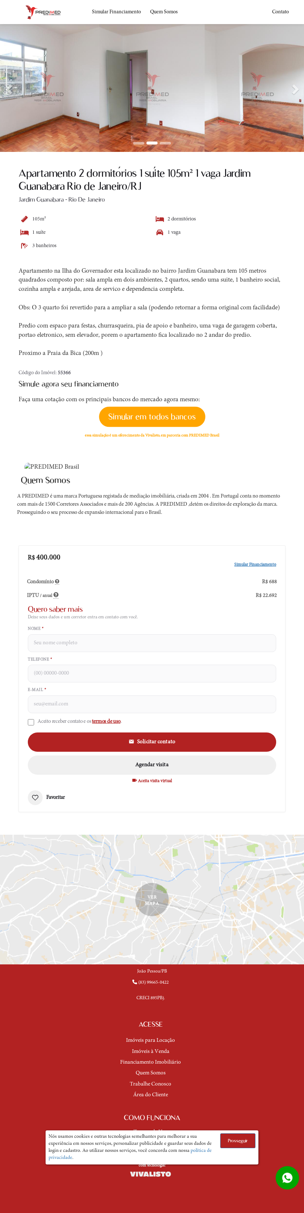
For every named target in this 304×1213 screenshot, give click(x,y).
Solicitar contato (156, 742)
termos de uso (106, 721)
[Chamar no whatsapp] (287, 1178)
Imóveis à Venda (150, 1051)
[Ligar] (152, 988)
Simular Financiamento (116, 12)
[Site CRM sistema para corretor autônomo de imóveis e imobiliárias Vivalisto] (152, 1174)
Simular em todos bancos (152, 416)
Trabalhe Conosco (150, 1084)
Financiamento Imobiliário (150, 1062)
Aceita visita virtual (154, 781)
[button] (7, 87)
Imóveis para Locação (150, 1040)
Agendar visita (151, 765)
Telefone (40, 660)
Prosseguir (238, 1140)
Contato (280, 12)
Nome (35, 629)
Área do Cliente (150, 1095)
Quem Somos (164, 12)
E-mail (37, 690)
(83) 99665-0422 (153, 982)
